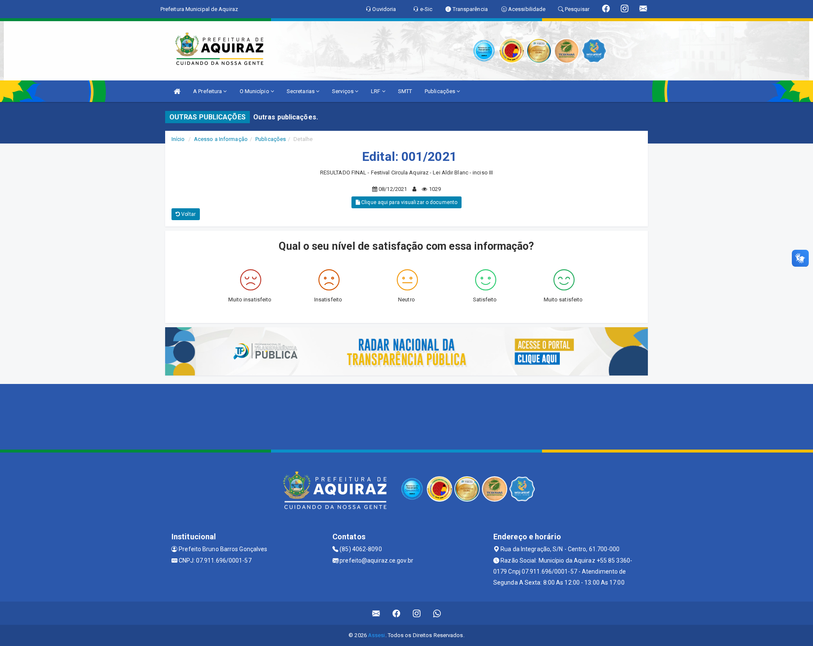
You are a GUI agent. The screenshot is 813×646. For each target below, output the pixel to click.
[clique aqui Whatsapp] (437, 613)
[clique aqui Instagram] (416, 613)
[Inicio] (177, 91)
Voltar (188, 214)
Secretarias (301, 91)
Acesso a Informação (221, 139)
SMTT (405, 91)
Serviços (343, 91)
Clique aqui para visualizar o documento (408, 202)
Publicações (440, 91)
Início (178, 139)
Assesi (376, 635)
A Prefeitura (208, 91)
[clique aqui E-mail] (376, 613)
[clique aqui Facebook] (396, 613)
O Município (255, 91)
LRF (376, 91)
